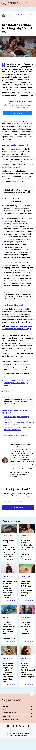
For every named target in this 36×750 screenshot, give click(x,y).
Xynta (27, 735)
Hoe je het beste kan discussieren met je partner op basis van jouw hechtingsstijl (17, 296)
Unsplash (32, 59)
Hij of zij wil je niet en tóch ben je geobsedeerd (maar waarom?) (17, 191)
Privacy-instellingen (10, 720)
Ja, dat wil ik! (18, 508)
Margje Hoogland (11, 15)
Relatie (20, 15)
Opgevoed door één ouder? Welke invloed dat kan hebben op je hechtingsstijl (18, 328)
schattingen (13, 121)
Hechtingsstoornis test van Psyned (17, 380)
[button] (30, 706)
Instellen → (18, 113)
